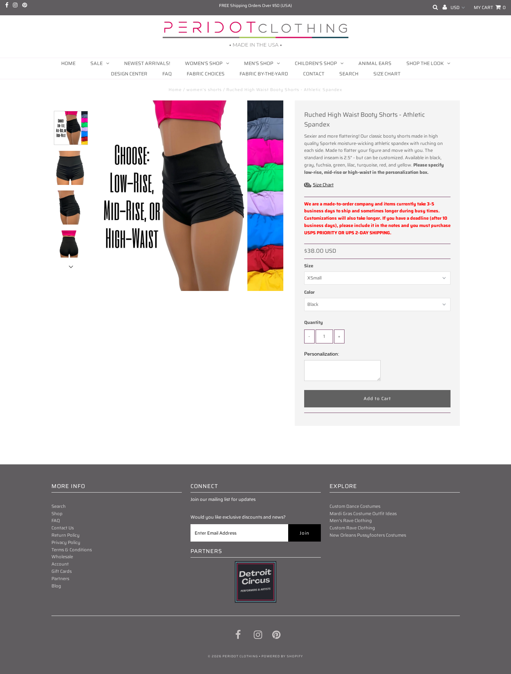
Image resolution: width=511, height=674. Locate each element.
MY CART (490, 7)
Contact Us (62, 527)
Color (309, 292)
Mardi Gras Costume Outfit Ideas (363, 513)
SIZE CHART (386, 74)
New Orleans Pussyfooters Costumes (368, 535)
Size (308, 265)
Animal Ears (374, 63)
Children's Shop (316, 63)
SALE (96, 63)
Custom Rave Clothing (352, 527)
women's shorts (204, 89)
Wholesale (62, 556)
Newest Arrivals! (147, 63)
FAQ (167, 74)
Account (60, 564)
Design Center (129, 74)
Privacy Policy (65, 542)
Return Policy (65, 535)
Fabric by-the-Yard (264, 74)
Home (68, 63)
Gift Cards (61, 571)
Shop (57, 513)
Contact (313, 74)
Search (348, 74)
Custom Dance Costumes (355, 506)
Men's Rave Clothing (351, 520)
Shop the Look (425, 63)
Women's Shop (203, 63)
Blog (56, 586)
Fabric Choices (206, 74)
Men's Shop (258, 63)
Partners (60, 578)
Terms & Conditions (71, 549)
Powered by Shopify (282, 656)
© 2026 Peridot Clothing (233, 656)
